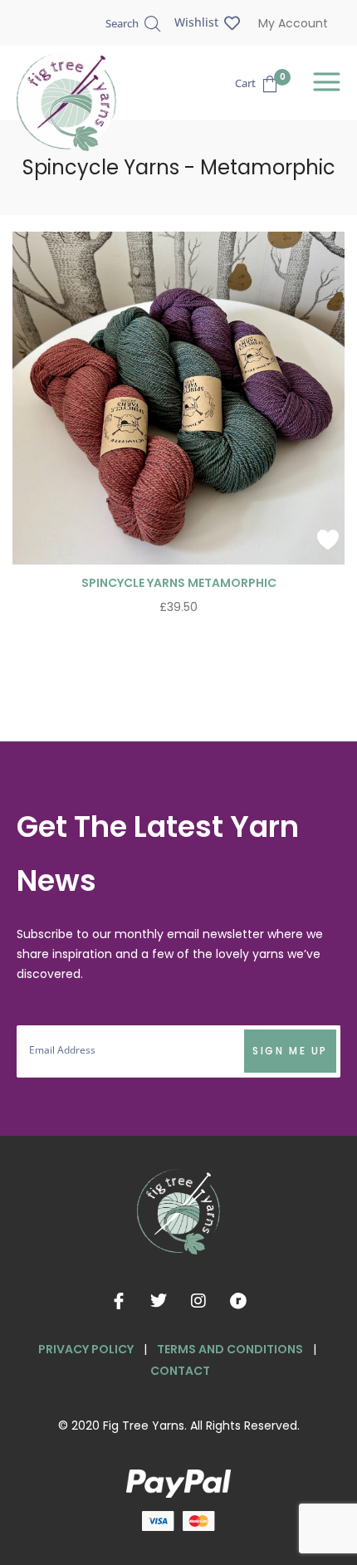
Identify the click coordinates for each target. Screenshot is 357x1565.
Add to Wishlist (327, 539)
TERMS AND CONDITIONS (230, 1349)
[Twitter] (158, 1301)
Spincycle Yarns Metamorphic (178, 583)
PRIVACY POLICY (86, 1349)
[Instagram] (198, 1301)
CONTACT (180, 1370)
